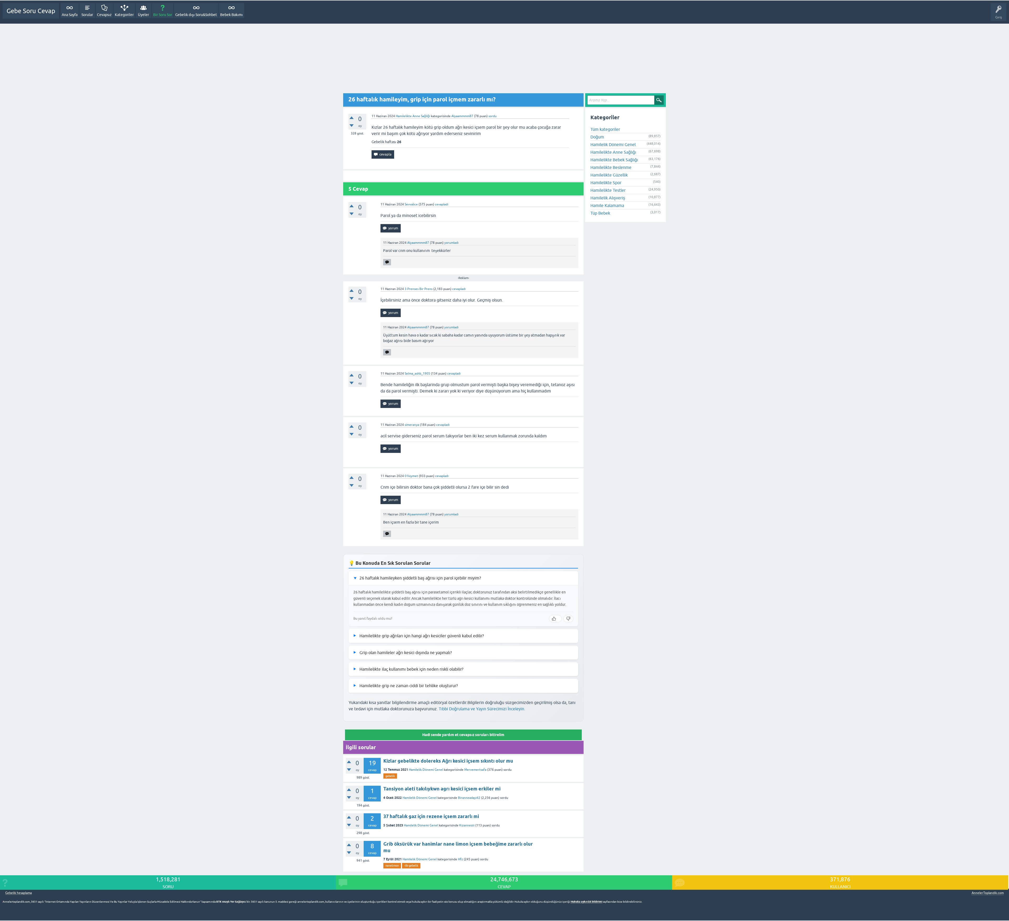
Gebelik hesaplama (18, 893)
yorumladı (451, 243)
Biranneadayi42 (469, 798)
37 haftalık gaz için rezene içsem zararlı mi (431, 816)
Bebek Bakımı (231, 15)
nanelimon (392, 865)
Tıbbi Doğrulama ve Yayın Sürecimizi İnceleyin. (482, 708)
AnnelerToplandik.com (988, 893)
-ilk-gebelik (411, 865)
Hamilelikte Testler (608, 190)
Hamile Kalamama (607, 205)
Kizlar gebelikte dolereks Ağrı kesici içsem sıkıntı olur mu (448, 761)
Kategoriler (124, 15)
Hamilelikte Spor (605, 182)
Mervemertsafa (475, 770)
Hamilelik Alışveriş (607, 197)
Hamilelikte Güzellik (609, 175)
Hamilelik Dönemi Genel (426, 770)
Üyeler (143, 15)
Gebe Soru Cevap (31, 10)
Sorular (87, 15)
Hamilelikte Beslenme (610, 167)
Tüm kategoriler (605, 129)
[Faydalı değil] (568, 618)
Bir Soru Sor (162, 15)
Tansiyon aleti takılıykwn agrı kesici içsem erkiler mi (442, 788)
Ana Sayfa (70, 15)
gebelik (390, 776)
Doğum (597, 136)
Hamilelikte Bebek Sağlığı (614, 159)
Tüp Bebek (600, 213)
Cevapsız (104, 15)
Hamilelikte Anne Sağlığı (413, 116)
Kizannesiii (467, 825)
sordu (492, 116)
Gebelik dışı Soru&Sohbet (196, 15)
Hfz (460, 859)
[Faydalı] (555, 618)
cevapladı (441, 204)
